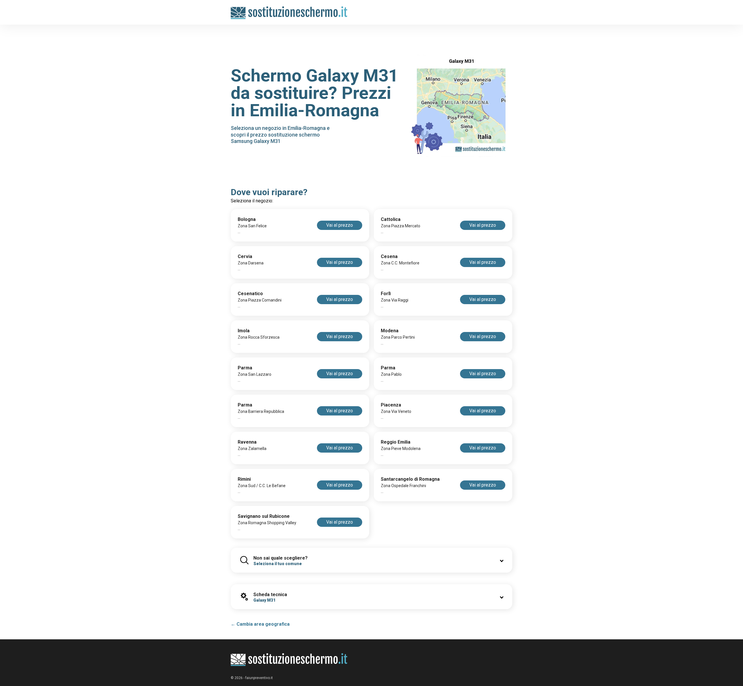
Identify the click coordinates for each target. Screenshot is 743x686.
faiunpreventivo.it (259, 678)
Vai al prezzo (339, 225)
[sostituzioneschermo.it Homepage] (289, 659)
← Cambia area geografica (260, 624)
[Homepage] (289, 9)
